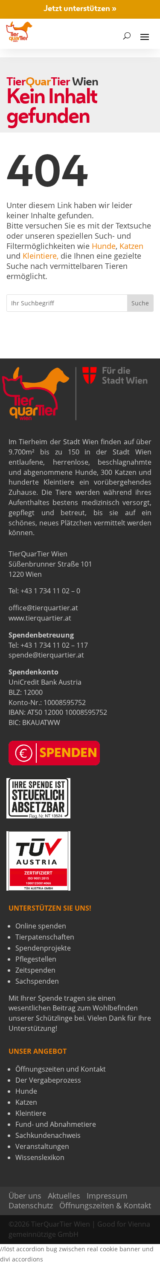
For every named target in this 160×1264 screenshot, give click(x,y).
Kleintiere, (40, 256)
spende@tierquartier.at (46, 655)
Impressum (107, 1196)
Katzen (131, 246)
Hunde (104, 246)
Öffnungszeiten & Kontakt (105, 1205)
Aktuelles (64, 1196)
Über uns (25, 1196)
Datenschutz (31, 1205)
